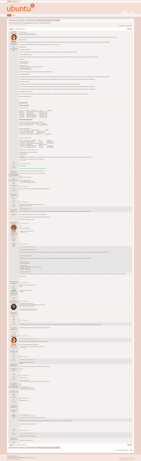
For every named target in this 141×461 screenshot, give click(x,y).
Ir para (116, 450)
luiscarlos (14, 185)
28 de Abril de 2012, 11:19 (25, 430)
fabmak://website (23, 160)
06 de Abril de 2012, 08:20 (26, 163)
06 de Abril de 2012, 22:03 (25, 282)
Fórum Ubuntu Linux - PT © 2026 (127, 458)
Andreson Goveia (14, 281)
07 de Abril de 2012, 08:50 (25, 320)
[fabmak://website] (13, 47)
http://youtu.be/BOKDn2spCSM (32, 149)
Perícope (14, 300)
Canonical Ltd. (32, 457)
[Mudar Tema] (21, 1)
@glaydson (24, 232)
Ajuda (120, 459)
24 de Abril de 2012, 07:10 (25, 356)
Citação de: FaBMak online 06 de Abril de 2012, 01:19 (28, 246)
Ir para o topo (131, 459)
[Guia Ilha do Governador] (13, 178)
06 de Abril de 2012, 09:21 (25, 186)
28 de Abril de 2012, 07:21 (25, 414)
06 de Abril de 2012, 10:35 (25, 223)
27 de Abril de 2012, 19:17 (25, 375)
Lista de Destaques (22, 154)
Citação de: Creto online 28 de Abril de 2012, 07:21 (28, 433)
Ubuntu (27, 457)
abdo (14, 162)
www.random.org (56, 44)
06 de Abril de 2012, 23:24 (25, 301)
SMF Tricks (18, 456)
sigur (14, 201)
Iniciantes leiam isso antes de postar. (26, 290)
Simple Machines (17, 459)
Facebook (21, 291)
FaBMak (14, 31)
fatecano (14, 397)
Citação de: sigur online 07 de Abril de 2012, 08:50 (27, 338)
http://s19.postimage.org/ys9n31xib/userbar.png (28, 182)
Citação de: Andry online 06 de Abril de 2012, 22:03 (28, 359)
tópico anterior (122, 25)
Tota (14, 355)
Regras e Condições (124, 459)
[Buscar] (126, 12)
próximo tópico (129, 25)
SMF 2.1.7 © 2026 (10, 459)
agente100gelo (14, 222)
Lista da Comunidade (23, 153)
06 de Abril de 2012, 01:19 (23, 32)
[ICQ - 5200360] (13, 237)
